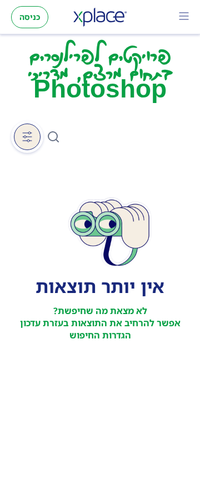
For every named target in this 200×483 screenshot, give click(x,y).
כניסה (29, 17)
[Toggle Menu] (184, 17)
